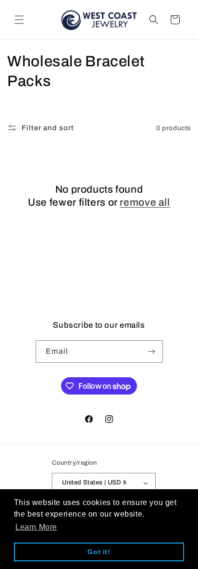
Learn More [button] (36, 527)
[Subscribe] (151, 351)
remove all (145, 202)
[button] (19, 19)
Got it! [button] (98, 552)
